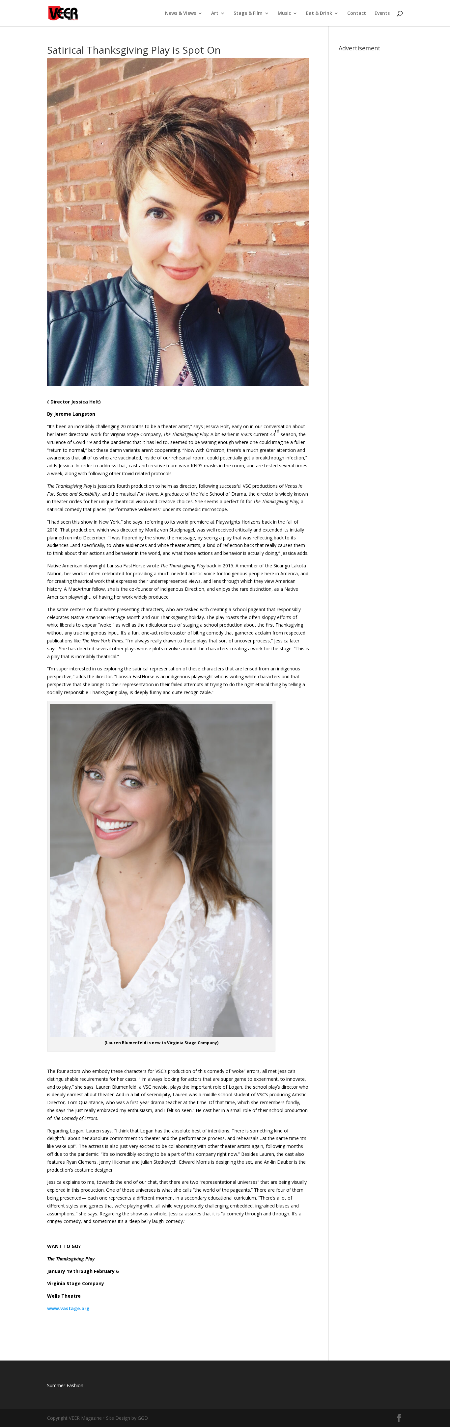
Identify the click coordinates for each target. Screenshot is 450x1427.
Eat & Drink (319, 13)
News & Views (180, 13)
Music (284, 13)
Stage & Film (248, 13)
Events (382, 13)
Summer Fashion (65, 1385)
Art (214, 13)
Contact (356, 13)
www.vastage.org (68, 1308)
